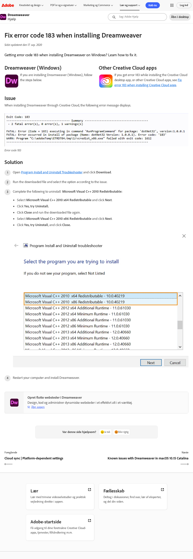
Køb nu (153, 5)
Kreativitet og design (30, 5)
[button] (172, 5)
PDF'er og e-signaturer (62, 5)
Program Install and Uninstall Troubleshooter (52, 172)
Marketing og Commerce (96, 5)
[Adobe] (7, 5)
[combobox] (137, 17)
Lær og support (128, 5)
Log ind (184, 5)
